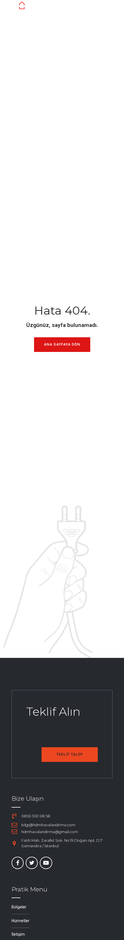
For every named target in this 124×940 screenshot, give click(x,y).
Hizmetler (20, 920)
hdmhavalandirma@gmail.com (49, 832)
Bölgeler (19, 907)
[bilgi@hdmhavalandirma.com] (14, 825)
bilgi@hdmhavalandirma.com (48, 825)
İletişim (18, 934)
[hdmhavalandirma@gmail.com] (14, 832)
